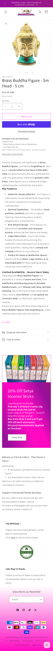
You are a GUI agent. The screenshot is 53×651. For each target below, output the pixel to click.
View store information (12, 154)
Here (13, 537)
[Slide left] (20, 73)
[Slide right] (33, 73)
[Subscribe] (40, 599)
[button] (6, 12)
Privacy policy (27, 641)
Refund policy (15, 641)
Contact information (22, 645)
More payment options (26, 131)
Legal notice (36, 645)
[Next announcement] (48, 4)
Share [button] (7, 322)
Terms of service (41, 641)
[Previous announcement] (5, 4)
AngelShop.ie (16, 637)
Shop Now (17, 437)
